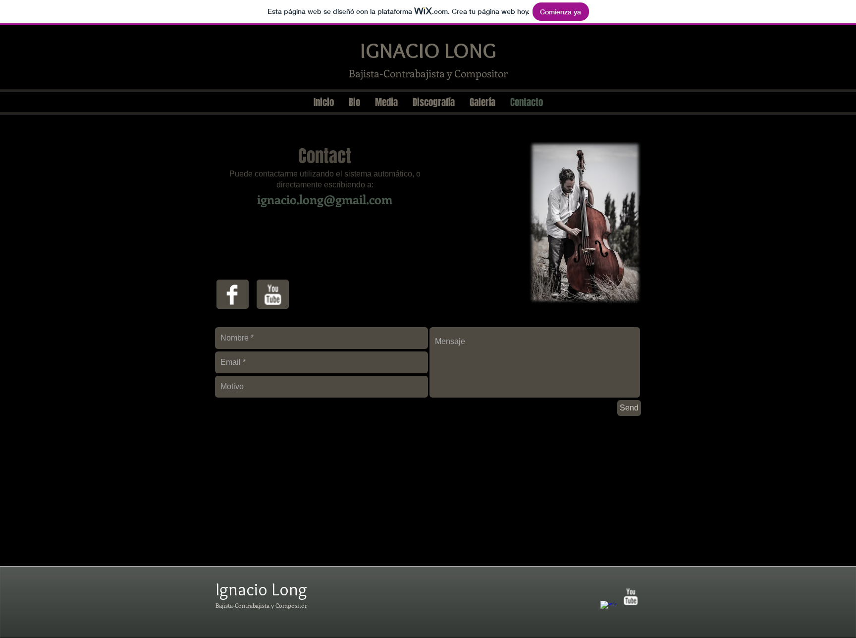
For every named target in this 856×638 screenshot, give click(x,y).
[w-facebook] (608, 609)
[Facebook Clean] (232, 295)
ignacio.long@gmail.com (324, 199)
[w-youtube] (273, 295)
